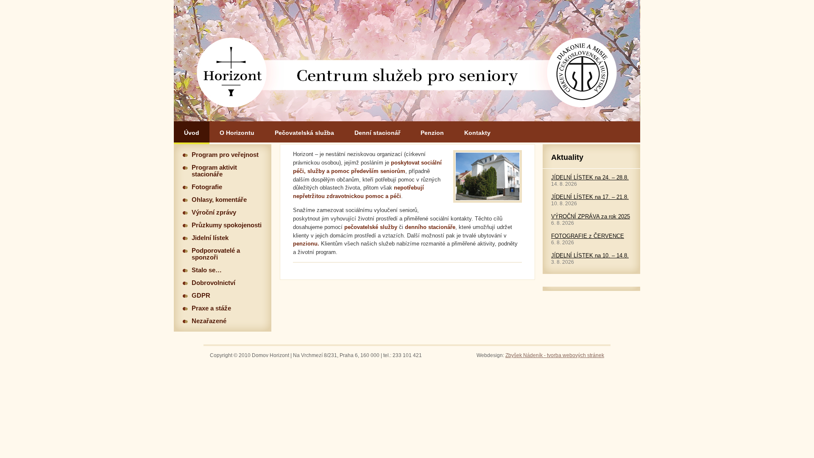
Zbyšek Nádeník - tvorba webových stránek (554, 355)
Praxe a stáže (211, 308)
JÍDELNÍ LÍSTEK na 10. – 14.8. (590, 255)
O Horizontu (237, 132)
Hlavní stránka (407, 60)
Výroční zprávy (214, 212)
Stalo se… (207, 270)
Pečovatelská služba (304, 132)
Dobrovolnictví (213, 282)
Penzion (432, 132)
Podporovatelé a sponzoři (216, 254)
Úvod (191, 132)
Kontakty (477, 132)
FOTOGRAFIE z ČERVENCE (587, 236)
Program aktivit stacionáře (214, 171)
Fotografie (207, 187)
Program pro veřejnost (225, 154)
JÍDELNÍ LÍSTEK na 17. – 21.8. (590, 197)
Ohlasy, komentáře (219, 199)
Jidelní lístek (210, 238)
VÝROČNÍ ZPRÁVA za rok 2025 (590, 216)
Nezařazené (209, 321)
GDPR (201, 295)
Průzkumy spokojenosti (227, 225)
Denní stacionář (377, 132)
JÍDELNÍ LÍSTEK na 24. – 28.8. (590, 177)
